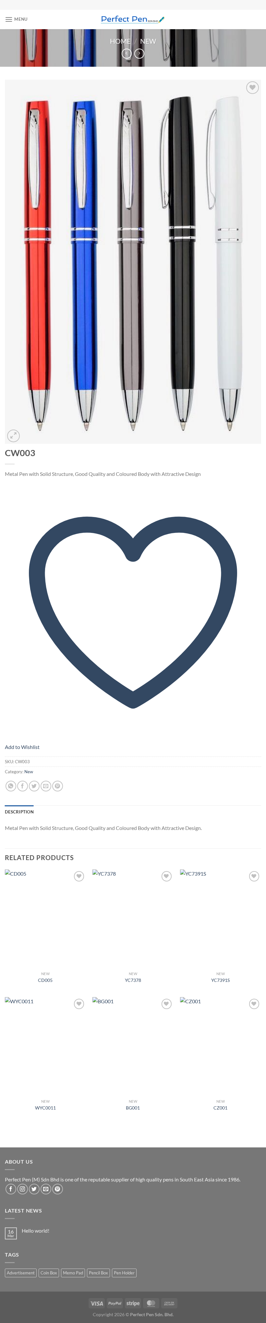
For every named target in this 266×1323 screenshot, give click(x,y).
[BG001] (133, 1046)
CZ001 (220, 1107)
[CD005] (45, 918)
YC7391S (220, 980)
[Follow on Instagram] (22, 1189)
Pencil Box (98, 1272)
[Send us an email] (46, 1189)
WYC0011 (45, 1107)
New (148, 41)
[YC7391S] (220, 918)
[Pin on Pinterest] (57, 786)
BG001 (133, 1107)
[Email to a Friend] (46, 786)
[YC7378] (133, 918)
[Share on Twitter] (34, 786)
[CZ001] (220, 1046)
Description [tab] (19, 811)
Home (120, 41)
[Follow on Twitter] (34, 1189)
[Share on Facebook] (22, 786)
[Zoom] (13, 436)
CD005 (45, 980)
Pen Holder (124, 1272)
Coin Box (49, 1272)
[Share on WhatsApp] (11, 786)
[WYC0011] (45, 1046)
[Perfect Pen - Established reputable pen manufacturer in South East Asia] (133, 19)
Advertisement (21, 1272)
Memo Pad (73, 1272)
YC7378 (133, 980)
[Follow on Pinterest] (57, 1189)
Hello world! (35, 1230)
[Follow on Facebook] (11, 1189)
